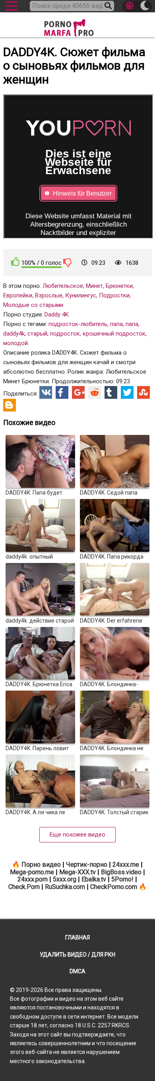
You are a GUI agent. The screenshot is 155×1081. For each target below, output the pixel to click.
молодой (15, 343)
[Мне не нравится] (67, 262)
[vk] (45, 392)
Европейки (17, 295)
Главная (77, 937)
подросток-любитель (77, 324)
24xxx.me (125, 864)
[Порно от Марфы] (77, 25)
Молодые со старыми (33, 305)
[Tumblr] (111, 392)
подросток (65, 333)
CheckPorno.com (113, 887)
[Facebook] (62, 392)
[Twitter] (127, 392)
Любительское (63, 285)
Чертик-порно (86, 864)
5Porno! (122, 879)
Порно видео (41, 864)
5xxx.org (64, 879)
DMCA (77, 971)
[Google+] (78, 392)
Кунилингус (80, 295)
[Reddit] (94, 392)
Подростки (114, 295)
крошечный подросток (114, 333)
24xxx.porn (32, 879)
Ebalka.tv (93, 879)
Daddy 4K (57, 314)
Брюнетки (119, 285)
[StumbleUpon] (143, 392)
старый (37, 333)
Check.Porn (24, 887)
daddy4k (14, 333)
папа (116, 324)
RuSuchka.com (65, 887)
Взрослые (48, 295)
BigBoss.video (121, 872)
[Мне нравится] (15, 262)
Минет (94, 285)
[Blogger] (9, 405)
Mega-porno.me (32, 872)
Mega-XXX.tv (77, 872)
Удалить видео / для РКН (77, 954)
